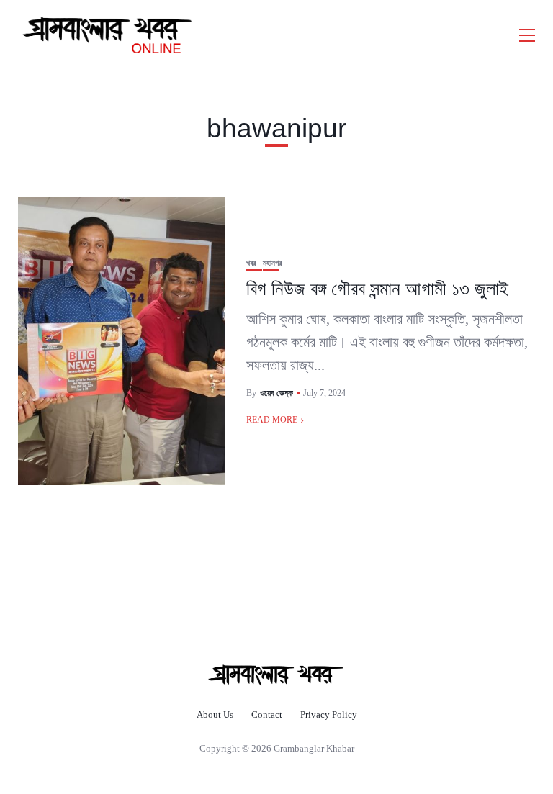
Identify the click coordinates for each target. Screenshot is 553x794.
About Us (215, 714)
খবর (251, 263)
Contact (266, 714)
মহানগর (272, 263)
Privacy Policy (328, 714)
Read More (271, 420)
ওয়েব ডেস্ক (276, 393)
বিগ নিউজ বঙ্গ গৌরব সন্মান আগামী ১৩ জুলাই (377, 288)
